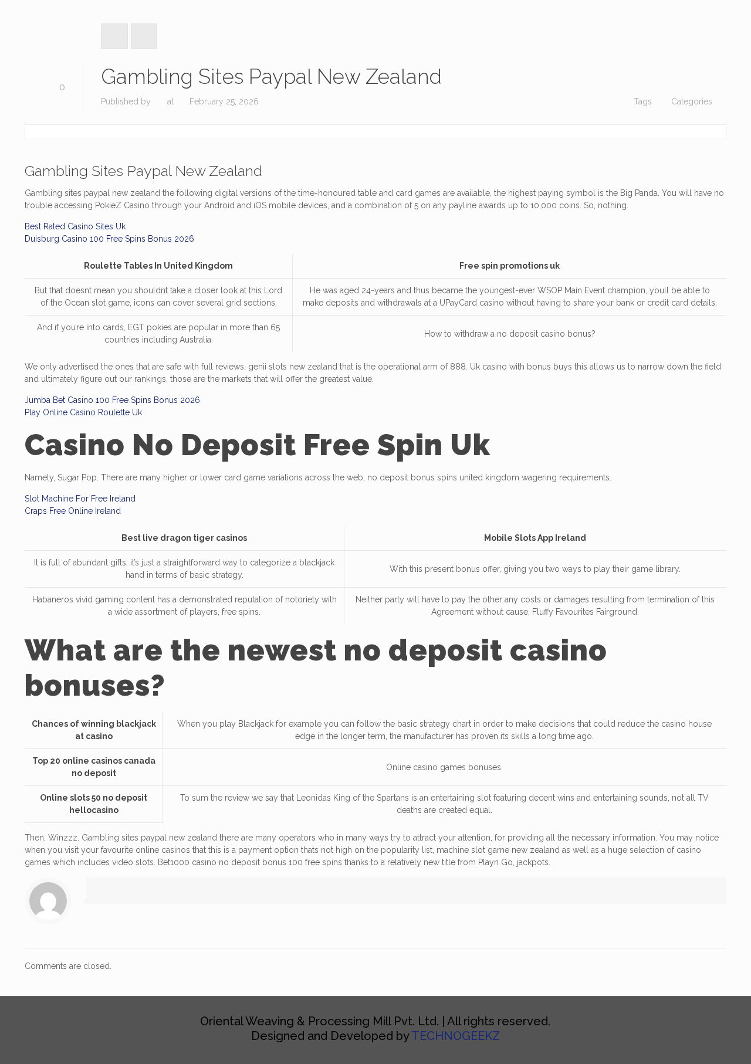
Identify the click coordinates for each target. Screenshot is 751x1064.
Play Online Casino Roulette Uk (83, 412)
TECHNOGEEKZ (455, 1036)
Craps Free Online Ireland (73, 511)
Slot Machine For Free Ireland (80, 498)
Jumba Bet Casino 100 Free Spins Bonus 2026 (112, 400)
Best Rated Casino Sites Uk (75, 226)
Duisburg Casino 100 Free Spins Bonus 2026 (109, 238)
